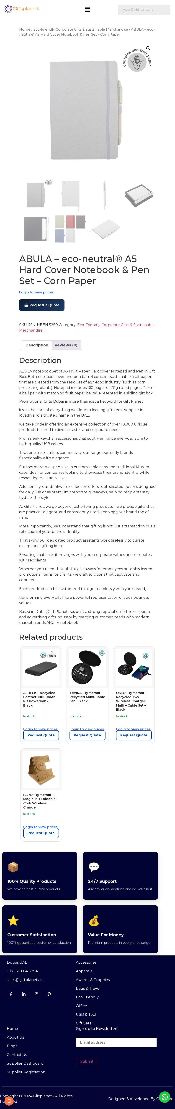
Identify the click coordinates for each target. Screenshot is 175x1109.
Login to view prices (36, 292)
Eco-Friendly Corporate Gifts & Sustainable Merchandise (80, 29)
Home (24, 29)
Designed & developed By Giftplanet (141, 1099)
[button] (87, 10)
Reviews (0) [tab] (66, 345)
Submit (86, 1061)
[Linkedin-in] (24, 994)
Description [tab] (37, 345)
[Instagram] (36, 994)
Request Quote (41, 735)
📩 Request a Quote (41, 305)
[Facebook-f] (11, 994)
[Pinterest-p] (49, 994)
